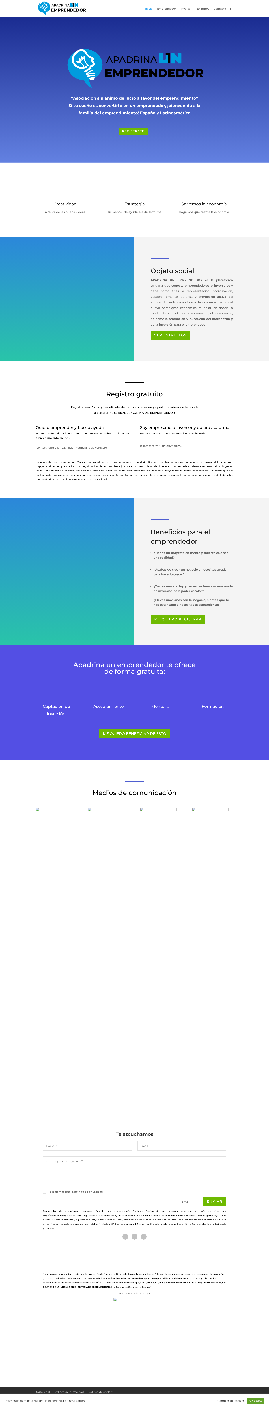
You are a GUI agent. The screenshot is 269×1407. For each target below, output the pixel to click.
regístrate (133, 131)
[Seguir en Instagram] (134, 1237)
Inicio (148, 8)
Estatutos (202, 8)
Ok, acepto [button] (255, 1400)
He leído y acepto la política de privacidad (76, 1191)
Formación (213, 706)
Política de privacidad (69, 1392)
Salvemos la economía (204, 204)
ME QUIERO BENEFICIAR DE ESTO (134, 733)
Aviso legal (43, 1392)
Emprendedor (166, 8)
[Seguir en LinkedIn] (144, 1237)
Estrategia (134, 204)
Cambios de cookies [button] (230, 1400)
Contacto (220, 8)
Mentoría (160, 706)
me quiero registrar (177, 619)
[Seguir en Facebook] (125, 1237)
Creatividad (65, 204)
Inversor (186, 8)
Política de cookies (101, 1392)
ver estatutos (170, 335)
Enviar (214, 1201)
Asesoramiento (108, 706)
